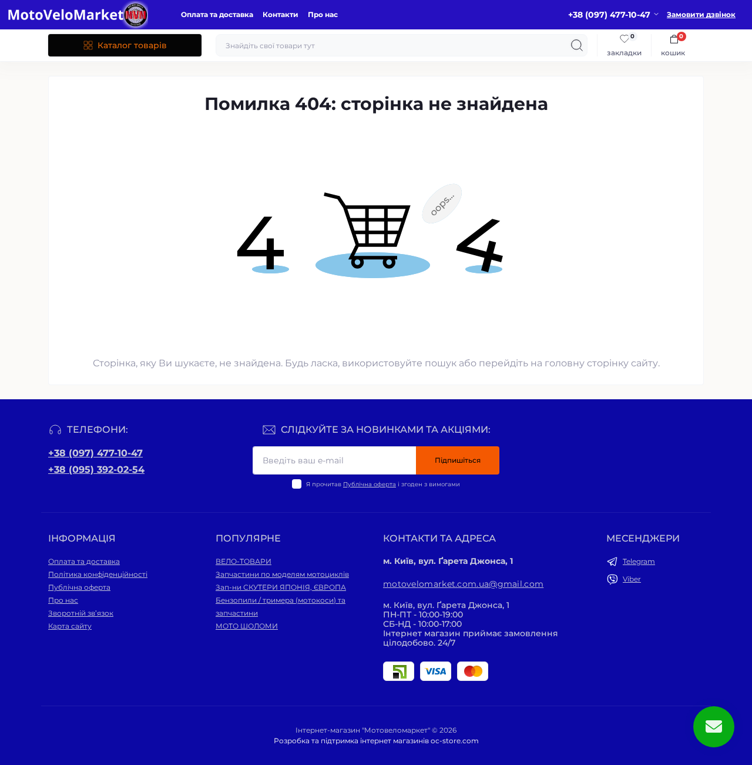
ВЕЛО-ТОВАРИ (243, 561)
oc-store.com (455, 740)
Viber (632, 578)
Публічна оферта (369, 484)
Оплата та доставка (217, 14)
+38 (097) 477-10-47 (95, 453)
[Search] (577, 45)
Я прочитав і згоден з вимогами (383, 484)
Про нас (323, 14)
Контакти (280, 14)
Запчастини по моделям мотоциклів (282, 574)
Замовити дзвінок (701, 14)
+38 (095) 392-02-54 (96, 469)
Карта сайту (70, 626)
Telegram (639, 561)
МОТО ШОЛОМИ (247, 626)
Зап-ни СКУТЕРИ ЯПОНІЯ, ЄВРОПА (281, 587)
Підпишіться (458, 460)
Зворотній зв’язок (80, 613)
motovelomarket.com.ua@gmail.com (463, 584)
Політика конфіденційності (97, 574)
